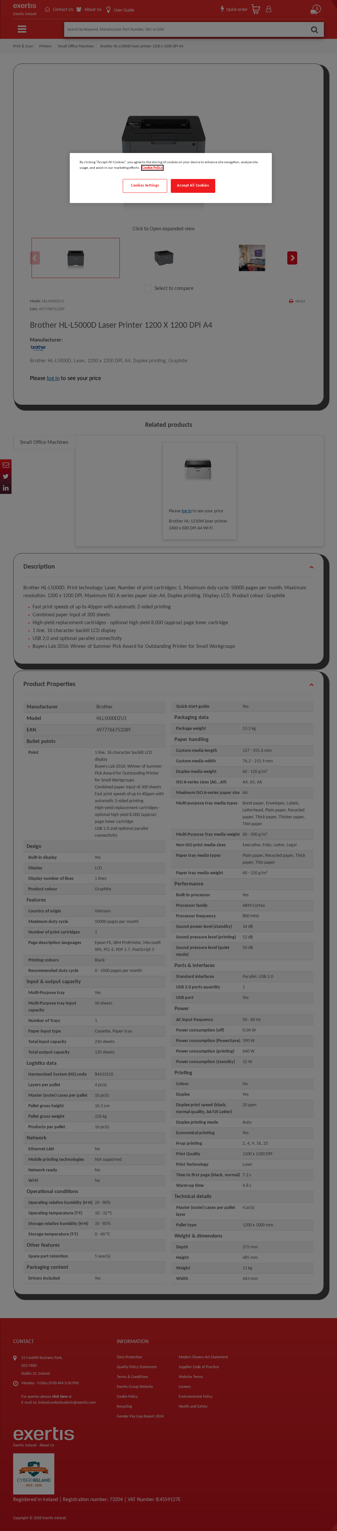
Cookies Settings (145, 186)
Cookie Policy (152, 168)
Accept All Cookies (193, 186)
